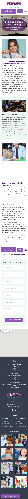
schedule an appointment (14, 240)
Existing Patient (19, 262)
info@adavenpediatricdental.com (14, 375)
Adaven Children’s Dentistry (14, 402)
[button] (25, 11)
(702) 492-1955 (14, 366)
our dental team (20, 130)
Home (7, 27)
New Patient (8, 262)
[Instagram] (15, 410)
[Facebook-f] (12, 410)
